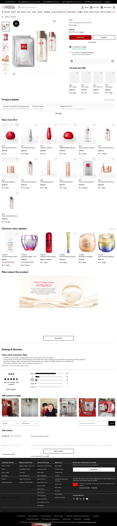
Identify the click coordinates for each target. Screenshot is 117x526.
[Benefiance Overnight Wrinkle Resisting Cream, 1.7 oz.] (87, 242)
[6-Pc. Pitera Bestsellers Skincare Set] (74, 77)
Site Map (57, 490)
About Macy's (58, 466)
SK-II (70, 20)
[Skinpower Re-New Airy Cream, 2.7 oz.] (10, 133)
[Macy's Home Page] (8, 7)
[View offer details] (92, 61)
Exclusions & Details (84, 487)
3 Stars (32, 380)
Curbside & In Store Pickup (44, 466)
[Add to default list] (77, 73)
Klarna (3, 469)
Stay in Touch (40, 489)
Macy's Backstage (42, 475)
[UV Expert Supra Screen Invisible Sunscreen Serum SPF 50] (10, 242)
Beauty (7, 16)
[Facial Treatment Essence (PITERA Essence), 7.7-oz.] (29, 167)
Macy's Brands (41, 479)
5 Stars (32, 373)
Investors (57, 475)
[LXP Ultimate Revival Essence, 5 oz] (68, 167)
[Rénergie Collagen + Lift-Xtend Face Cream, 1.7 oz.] (29, 242)
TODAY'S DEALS (10, 2)
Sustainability (58, 494)
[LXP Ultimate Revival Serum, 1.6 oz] (48, 167)
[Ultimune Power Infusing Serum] (48, 242)
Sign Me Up (94, 469)
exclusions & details (79, 110)
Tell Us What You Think (43, 502)
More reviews (58, 451)
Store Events (40, 492)
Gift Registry (40, 505)
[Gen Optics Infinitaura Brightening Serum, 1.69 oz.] (29, 133)
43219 (84, 47)
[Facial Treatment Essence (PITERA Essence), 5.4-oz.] (10, 202)
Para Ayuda (5, 475)
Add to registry (92, 42)
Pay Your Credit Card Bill (26, 482)
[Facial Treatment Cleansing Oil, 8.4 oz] (87, 133)
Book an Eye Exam (42, 499)
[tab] (5, 26)
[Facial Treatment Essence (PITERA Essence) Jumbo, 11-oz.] (106, 133)
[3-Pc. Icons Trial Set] (98, 77)
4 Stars (32, 377)
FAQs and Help (6, 466)
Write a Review (11, 389)
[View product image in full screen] (14, 74)
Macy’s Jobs (58, 484)
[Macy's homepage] (2, 16)
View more (58, 113)
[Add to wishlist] (54, 21)
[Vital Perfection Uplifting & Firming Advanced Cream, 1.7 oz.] (106, 242)
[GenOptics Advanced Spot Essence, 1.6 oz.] (110, 77)
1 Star (32, 386)
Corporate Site (58, 472)
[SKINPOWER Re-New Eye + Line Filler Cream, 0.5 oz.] (68, 133)
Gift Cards (22, 472)
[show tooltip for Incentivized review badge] (13, 454)
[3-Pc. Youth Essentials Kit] (86, 77)
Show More (58, 338)
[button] (29, 48)
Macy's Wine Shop (42, 482)
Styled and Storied (60, 497)
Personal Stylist (41, 485)
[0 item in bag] (114, 7)
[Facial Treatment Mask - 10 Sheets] (87, 167)
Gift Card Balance (24, 475)
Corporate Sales (59, 469)
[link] (74, 89)
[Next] (113, 77)
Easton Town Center (88, 52)
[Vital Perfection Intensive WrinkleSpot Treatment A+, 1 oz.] (68, 242)
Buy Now (104, 37)
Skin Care (13, 16)
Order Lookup (5, 472)
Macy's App (40, 472)
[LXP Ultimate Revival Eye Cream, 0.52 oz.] (106, 167)
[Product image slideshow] (34, 48)
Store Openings (41, 495)
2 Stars (32, 383)
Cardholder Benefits (25, 469)
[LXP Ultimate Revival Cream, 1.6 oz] (10, 167)
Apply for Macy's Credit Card (27, 466)
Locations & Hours (42, 469)
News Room (58, 487)
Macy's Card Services (25, 479)
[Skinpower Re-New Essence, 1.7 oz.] (48, 133)
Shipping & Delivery (7, 482)
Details (82, 32)
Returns (4, 479)
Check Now (94, 487)
